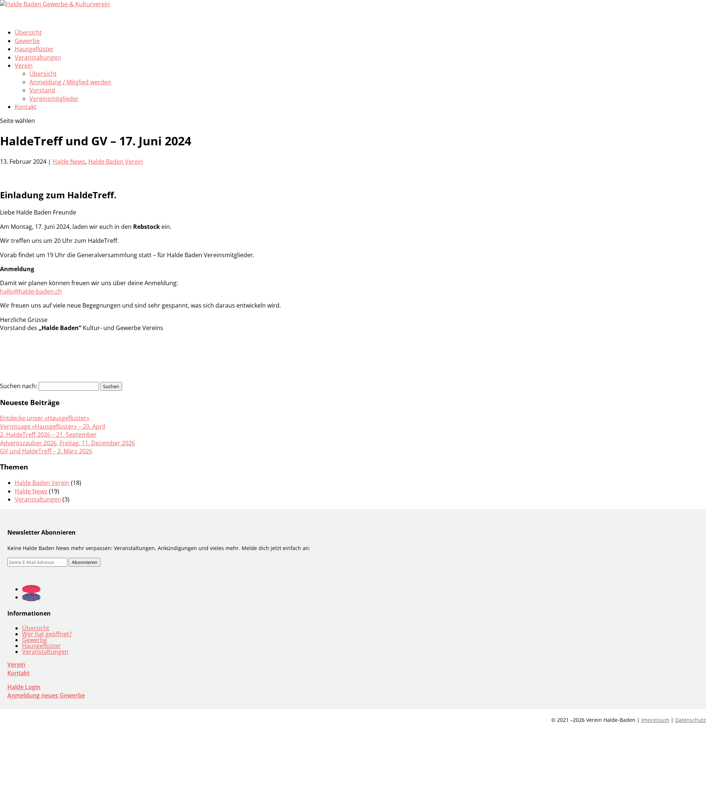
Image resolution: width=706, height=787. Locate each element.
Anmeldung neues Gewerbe (46, 695)
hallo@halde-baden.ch (31, 291)
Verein (16, 664)
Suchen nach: (18, 386)
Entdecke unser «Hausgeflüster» (44, 418)
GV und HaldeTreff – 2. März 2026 (46, 451)
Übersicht (43, 74)
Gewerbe (34, 640)
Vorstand (42, 90)
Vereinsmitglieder (54, 99)
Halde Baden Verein (115, 161)
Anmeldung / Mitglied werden (70, 82)
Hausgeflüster (41, 646)
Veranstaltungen (38, 57)
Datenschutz (690, 719)
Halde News (69, 161)
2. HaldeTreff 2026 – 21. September (48, 434)
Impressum (655, 719)
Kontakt (25, 107)
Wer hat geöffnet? (47, 634)
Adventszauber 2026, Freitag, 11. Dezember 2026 (67, 443)
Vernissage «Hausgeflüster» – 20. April (52, 426)
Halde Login (23, 687)
